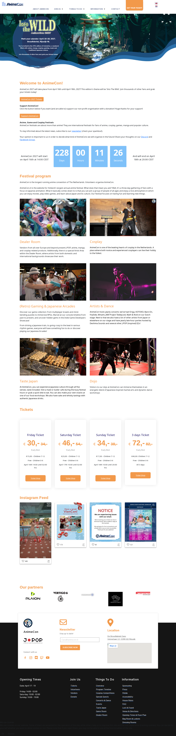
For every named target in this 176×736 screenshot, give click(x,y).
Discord (144, 137)
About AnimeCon (41, 9)
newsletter (76, 131)
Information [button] (97, 9)
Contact (115, 9)
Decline (11, 733)
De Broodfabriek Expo (116, 636)
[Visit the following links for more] (25, 657)
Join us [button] (57, 9)
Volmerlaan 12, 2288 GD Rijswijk (121, 639)
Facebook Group (27, 139)
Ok (3, 733)
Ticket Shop (35, 478)
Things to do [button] (75, 9)
